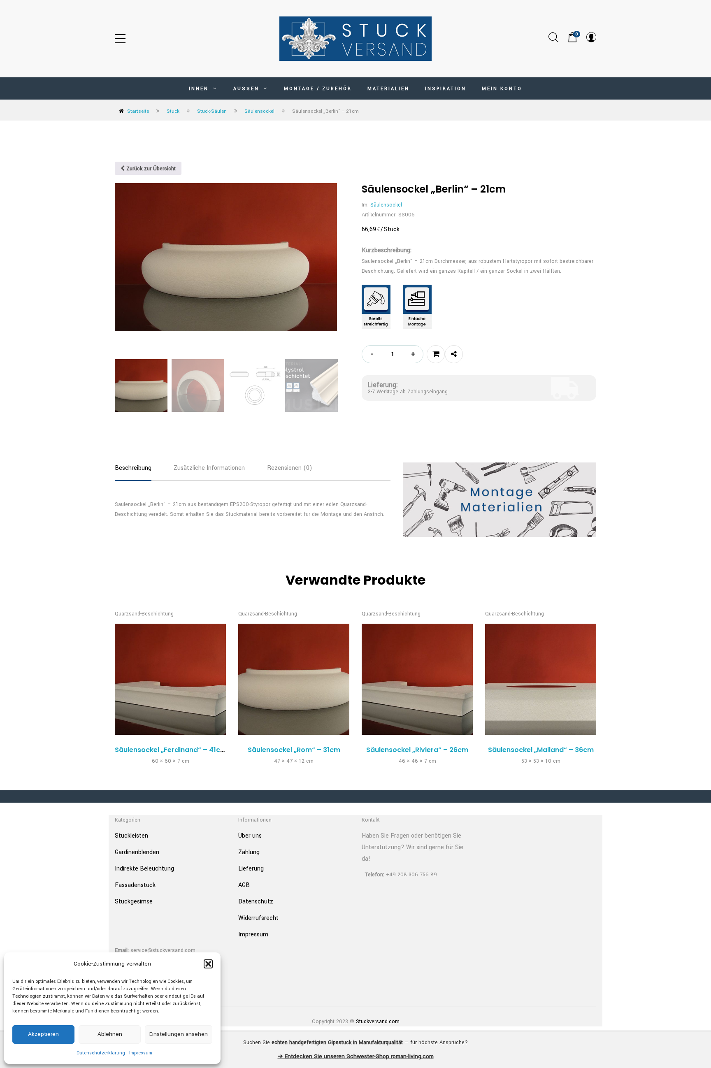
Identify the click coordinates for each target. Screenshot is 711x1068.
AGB (244, 885)
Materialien (388, 89)
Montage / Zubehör (318, 89)
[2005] (436, 354)
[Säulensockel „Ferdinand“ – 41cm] (170, 679)
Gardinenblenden (137, 852)
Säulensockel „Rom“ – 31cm (294, 750)
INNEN (200, 89)
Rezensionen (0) (289, 468)
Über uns (250, 835)
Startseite (138, 111)
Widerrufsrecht (258, 918)
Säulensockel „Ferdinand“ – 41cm (171, 750)
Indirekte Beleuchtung (144, 868)
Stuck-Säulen (212, 111)
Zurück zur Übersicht (150, 168)
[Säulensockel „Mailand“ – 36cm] (540, 679)
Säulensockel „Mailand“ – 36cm (541, 750)
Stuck (173, 111)
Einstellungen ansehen (178, 1034)
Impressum (140, 1053)
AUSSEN (247, 89)
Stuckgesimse (134, 901)
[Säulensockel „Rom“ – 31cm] (293, 679)
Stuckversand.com (378, 1021)
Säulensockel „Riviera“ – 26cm (417, 750)
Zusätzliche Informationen (209, 468)
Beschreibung (133, 468)
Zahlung (249, 852)
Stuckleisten (131, 835)
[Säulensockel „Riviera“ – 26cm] (417, 679)
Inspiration (445, 89)
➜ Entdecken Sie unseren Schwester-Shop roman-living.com (356, 1056)
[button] (208, 964)
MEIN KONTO (502, 89)
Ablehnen (110, 1034)
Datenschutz (255, 901)
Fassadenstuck (135, 885)
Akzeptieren (43, 1034)
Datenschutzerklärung (101, 1053)
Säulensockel (259, 111)
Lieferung (251, 868)
